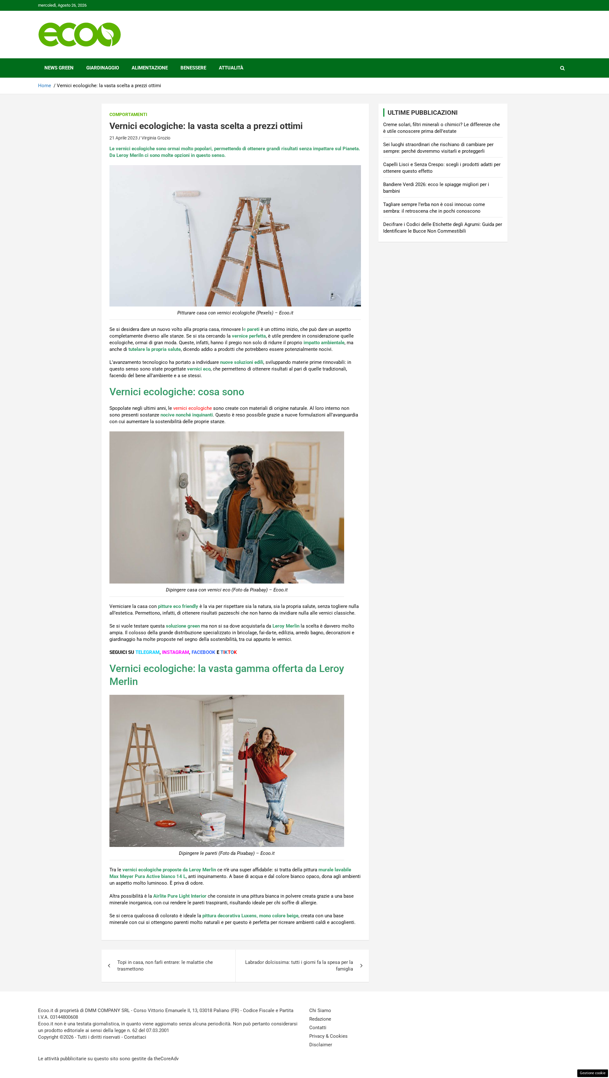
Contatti (317, 1027)
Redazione (320, 1019)
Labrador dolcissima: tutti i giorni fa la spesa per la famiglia (299, 965)
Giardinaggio (102, 68)
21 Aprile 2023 (123, 137)
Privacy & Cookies (328, 1036)
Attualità (231, 68)
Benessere (193, 68)
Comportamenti (128, 114)
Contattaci (135, 1037)
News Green (59, 68)
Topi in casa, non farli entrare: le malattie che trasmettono (165, 965)
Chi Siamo (320, 1010)
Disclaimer (320, 1045)
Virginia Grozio (155, 137)
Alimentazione (150, 68)
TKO (228, 652)
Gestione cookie (593, 1073)
